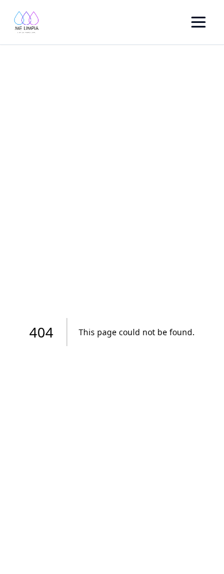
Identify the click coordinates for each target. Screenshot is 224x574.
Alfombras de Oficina (104, 94)
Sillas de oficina (93, 126)
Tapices (76, 158)
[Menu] (198, 22)
